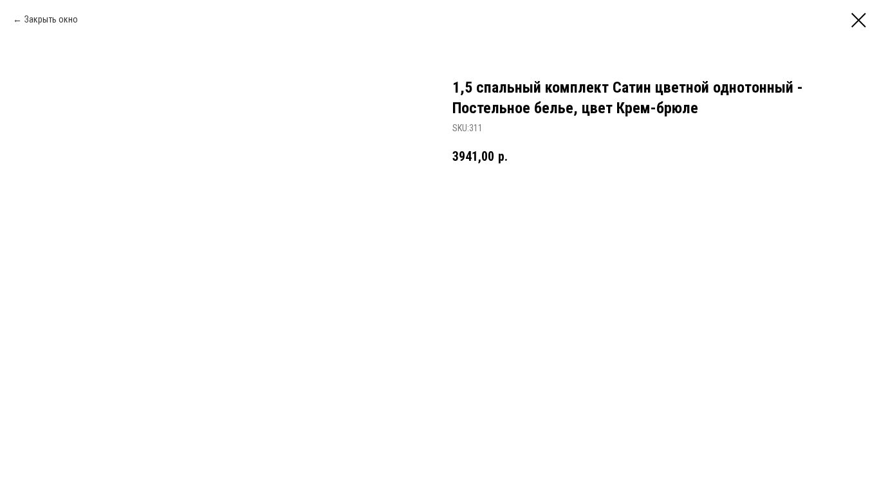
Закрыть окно (51, 19)
